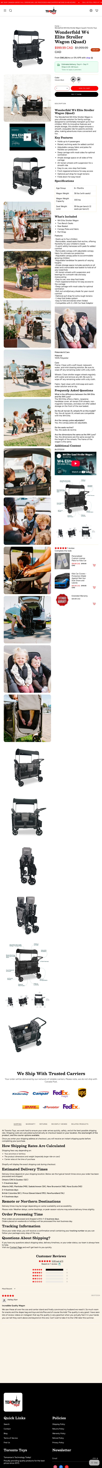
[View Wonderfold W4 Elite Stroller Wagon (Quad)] (27, 137)
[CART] (97, 10)
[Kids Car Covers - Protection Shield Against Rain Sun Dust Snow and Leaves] (62, 581)
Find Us (7, 1442)
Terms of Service (11, 1438)
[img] (8, 1296)
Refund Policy (58, 1438)
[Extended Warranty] (62, 600)
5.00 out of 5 (57, 1261)
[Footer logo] (13, 1402)
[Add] (94, 565)
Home (57, 26)
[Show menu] (4, 10)
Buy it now (76, 94)
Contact (7, 1429)
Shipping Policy (58, 1424)
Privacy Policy (58, 1442)
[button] (61, 548)
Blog (5, 1433)
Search (6, 1424)
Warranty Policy (58, 1433)
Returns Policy (58, 1429)
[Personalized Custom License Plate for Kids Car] (62, 561)
